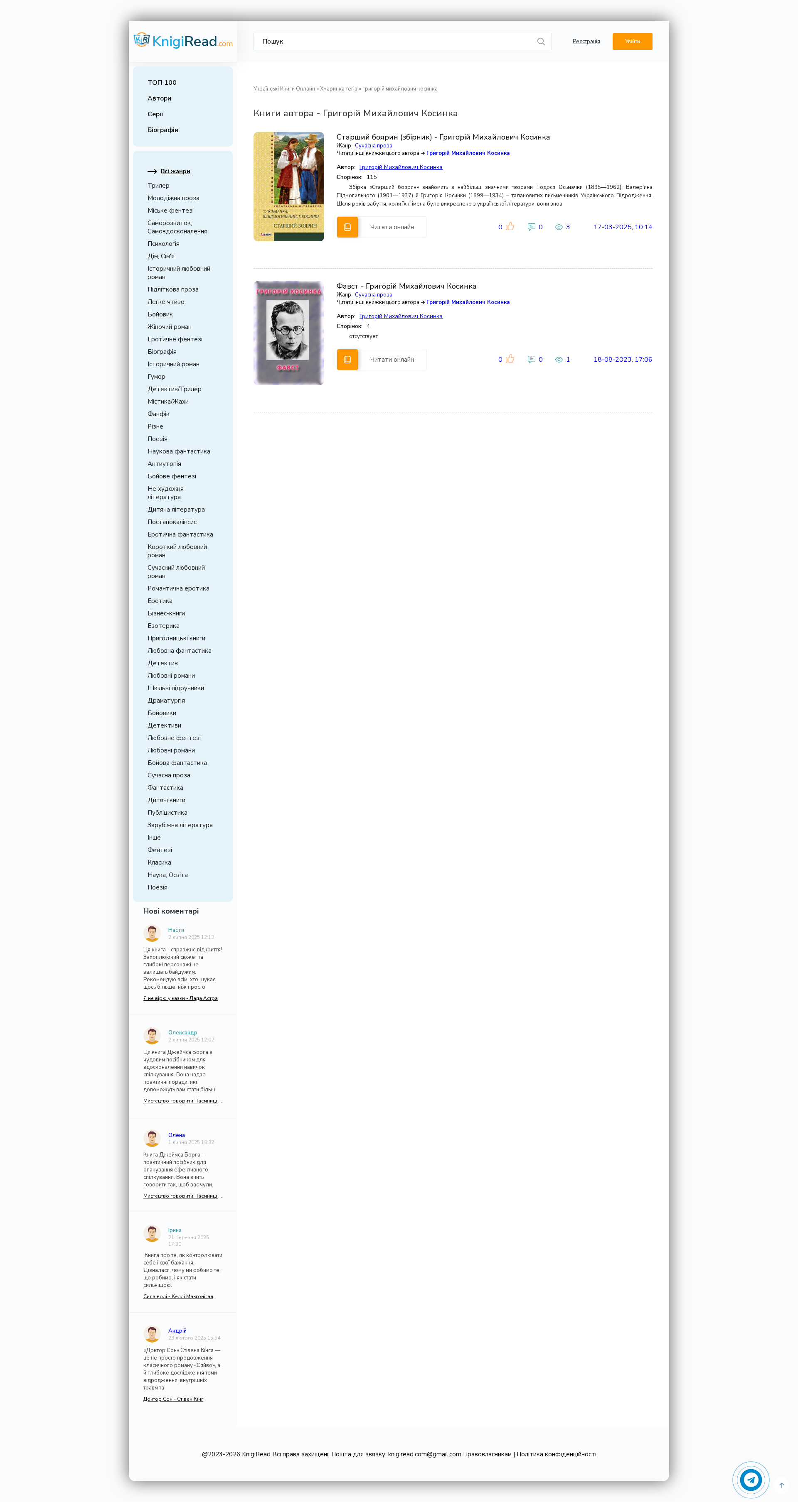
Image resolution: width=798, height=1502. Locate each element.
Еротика (160, 601)
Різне (155, 426)
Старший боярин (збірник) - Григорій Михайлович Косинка (443, 137)
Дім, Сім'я (161, 256)
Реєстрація (586, 41)
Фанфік (159, 414)
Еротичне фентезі (175, 339)
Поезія (157, 439)
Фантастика (165, 788)
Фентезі (160, 850)
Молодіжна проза (174, 198)
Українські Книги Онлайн (284, 89)
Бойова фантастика (177, 763)
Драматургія (166, 700)
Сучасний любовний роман (176, 572)
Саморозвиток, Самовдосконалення (177, 227)
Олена (176, 1135)
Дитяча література (176, 509)
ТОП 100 (162, 82)
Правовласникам (487, 1454)
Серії (155, 114)
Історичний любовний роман (179, 273)
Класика (159, 862)
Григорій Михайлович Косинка (468, 153)
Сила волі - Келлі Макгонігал (178, 1296)
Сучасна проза (169, 775)
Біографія (163, 130)
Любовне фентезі (174, 738)
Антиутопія (164, 464)
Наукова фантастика (179, 451)
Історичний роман (174, 364)
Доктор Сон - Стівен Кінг (173, 1399)
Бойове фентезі (172, 476)
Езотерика (164, 626)
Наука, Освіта (168, 875)
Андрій (177, 1331)
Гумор (156, 376)
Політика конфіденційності (556, 1454)
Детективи (164, 725)
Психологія (164, 244)
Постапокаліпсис (172, 522)
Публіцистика (167, 813)
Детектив (163, 663)
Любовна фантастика (180, 651)
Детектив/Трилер (175, 389)
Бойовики (162, 713)
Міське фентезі (171, 210)
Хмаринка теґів (338, 89)
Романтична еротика (178, 588)
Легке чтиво (166, 302)
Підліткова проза (173, 289)
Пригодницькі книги (176, 638)
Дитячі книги (166, 800)
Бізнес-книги (166, 613)
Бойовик (160, 314)
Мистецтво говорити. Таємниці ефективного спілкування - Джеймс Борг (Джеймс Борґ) (182, 1101)
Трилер (159, 185)
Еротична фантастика (180, 534)
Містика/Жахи (168, 401)
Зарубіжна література (180, 825)
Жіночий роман (170, 327)
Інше (154, 837)
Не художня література (166, 493)
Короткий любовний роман (177, 551)
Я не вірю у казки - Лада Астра (180, 998)
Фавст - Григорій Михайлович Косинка (407, 286)
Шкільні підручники (176, 688)
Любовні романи (171, 675)
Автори (159, 98)
